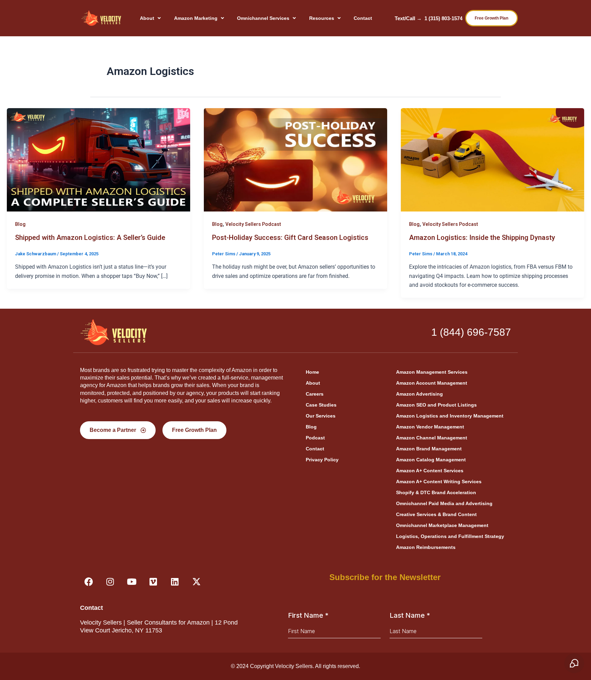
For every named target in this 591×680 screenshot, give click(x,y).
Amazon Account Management (431, 383)
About (147, 18)
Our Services (321, 416)
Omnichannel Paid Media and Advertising (444, 503)
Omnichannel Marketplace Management (442, 525)
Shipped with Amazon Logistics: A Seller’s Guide (90, 237)
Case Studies (321, 405)
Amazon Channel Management (431, 437)
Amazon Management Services (432, 372)
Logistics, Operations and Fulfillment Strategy (450, 536)
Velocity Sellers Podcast (253, 224)
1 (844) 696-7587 (471, 332)
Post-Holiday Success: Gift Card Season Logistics (290, 237)
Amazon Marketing (196, 18)
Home (312, 372)
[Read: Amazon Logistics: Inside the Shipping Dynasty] (492, 159)
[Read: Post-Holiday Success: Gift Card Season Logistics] (295, 159)
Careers (315, 394)
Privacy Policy (322, 459)
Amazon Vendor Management (430, 426)
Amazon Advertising (419, 394)
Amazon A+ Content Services (429, 470)
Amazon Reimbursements (426, 547)
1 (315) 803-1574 (443, 18)
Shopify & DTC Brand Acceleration (436, 492)
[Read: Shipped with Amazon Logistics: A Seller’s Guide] (98, 159)
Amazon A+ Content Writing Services (439, 481)
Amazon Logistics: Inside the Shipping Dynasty (482, 237)
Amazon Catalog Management (431, 459)
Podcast (315, 437)
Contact (363, 18)
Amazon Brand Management (429, 448)
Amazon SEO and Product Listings (436, 405)
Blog (20, 224)
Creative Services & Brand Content (436, 514)
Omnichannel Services (263, 18)
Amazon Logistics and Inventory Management (449, 416)
